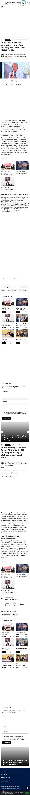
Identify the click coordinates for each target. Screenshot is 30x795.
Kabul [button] (27, 793)
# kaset (3, 290)
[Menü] (2, 2)
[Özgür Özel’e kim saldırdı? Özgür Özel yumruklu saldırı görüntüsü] (22, 168)
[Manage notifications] (4, 791)
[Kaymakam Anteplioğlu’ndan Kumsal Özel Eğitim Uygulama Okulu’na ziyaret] (8, 336)
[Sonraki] (28, 432)
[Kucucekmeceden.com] (17, 3)
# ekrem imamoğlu (6, 614)
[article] (15, 197)
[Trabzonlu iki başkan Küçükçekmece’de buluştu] (22, 321)
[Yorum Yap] (6, 84)
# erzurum (15, 614)
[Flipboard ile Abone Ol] (14, 81)
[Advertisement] (15, 20)
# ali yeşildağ (23, 287)
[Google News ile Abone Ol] (6, 81)
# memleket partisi (12, 290)
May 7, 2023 (20, 605)
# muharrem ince (22, 290)
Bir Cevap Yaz (7, 383)
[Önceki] (2, 432)
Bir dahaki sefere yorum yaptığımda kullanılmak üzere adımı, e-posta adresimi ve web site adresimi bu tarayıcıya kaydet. (15, 414)
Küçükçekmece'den (10, 54)
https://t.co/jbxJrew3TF (12, 599)
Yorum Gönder (6, 418)
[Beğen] (2, 84)
